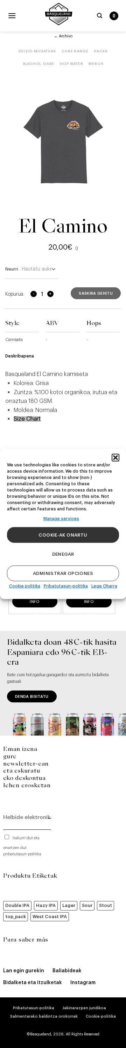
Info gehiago (34, 603)
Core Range (75, 51)
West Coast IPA (50, 916)
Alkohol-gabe (39, 64)
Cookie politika (24, 586)
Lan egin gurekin (23, 970)
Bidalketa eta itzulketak (32, 982)
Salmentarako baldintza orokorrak (44, 1016)
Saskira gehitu (96, 293)
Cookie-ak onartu (62, 535)
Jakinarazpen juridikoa (84, 1008)
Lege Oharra (104, 586)
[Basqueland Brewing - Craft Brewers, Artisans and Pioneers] (58, 14)
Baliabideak (67, 970)
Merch (96, 64)
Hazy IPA (46, 905)
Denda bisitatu (32, 697)
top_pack (15, 916)
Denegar (63, 554)
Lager (68, 905)
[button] (115, 457)
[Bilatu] (99, 15)
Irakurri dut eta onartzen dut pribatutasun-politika (22, 846)
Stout (105, 905)
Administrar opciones (63, 573)
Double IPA (17, 905)
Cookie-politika (101, 1016)
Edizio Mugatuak (37, 51)
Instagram (83, 982)
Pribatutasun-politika (66, 586)
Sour (87, 905)
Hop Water (71, 64)
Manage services (61, 519)
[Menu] (12, 15)
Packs (101, 51)
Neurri (11, 269)
